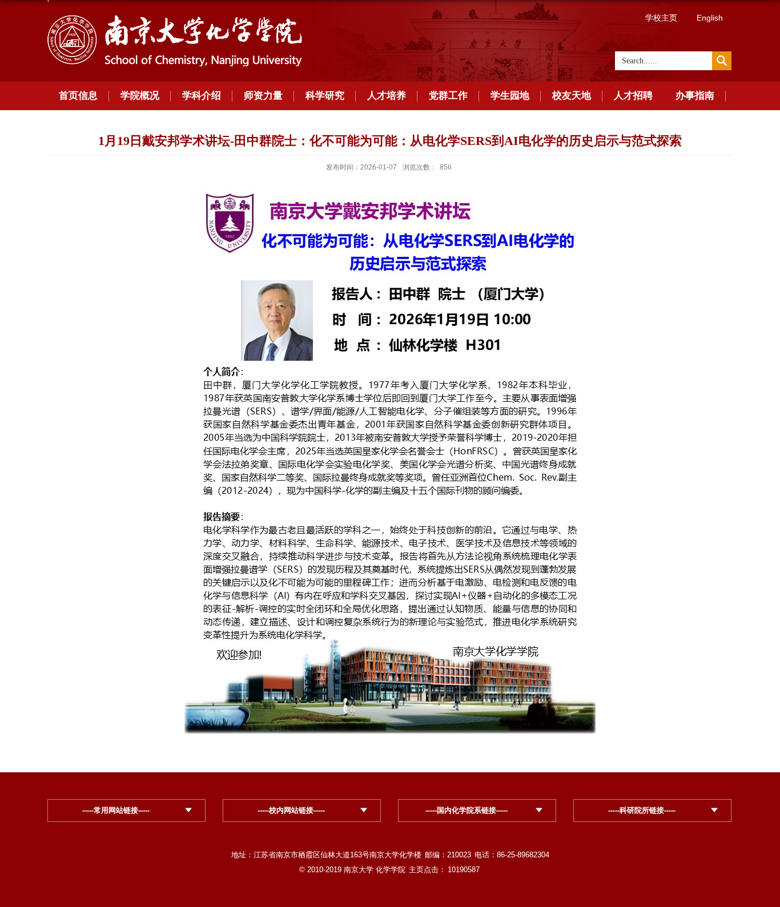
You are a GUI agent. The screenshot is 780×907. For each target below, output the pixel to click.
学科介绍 (201, 95)
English (710, 17)
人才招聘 (633, 95)
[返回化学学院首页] (174, 17)
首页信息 (78, 95)
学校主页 (661, 17)
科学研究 (324, 95)
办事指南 (695, 95)
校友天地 (571, 95)
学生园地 (509, 95)
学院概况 (139, 95)
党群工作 (448, 95)
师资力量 (263, 95)
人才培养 (386, 95)
